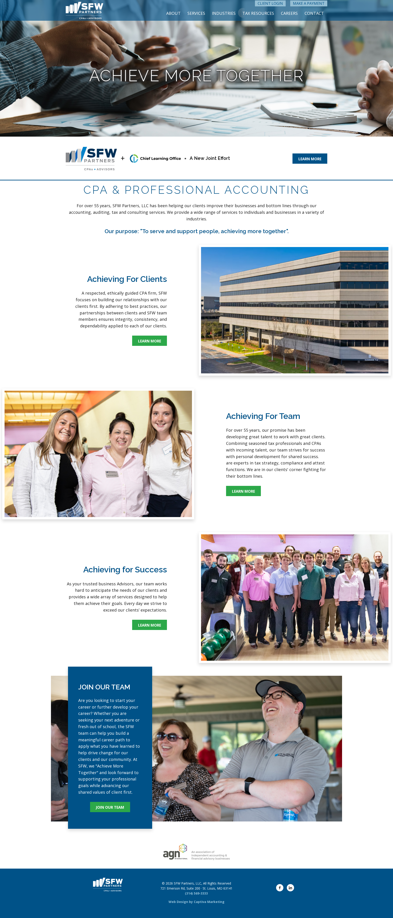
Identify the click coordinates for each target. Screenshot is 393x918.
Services (196, 13)
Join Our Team (110, 807)
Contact (314, 13)
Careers (289, 13)
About (173, 13)
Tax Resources (258, 13)
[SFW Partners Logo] (84, 10)
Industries (224, 13)
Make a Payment (309, 3)
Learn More (309, 158)
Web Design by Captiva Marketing (196, 902)
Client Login (270, 3)
